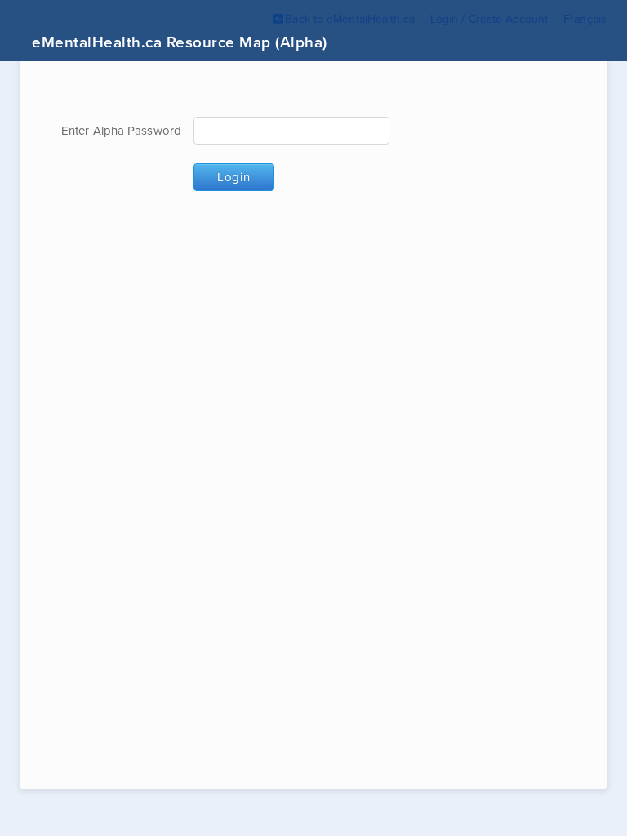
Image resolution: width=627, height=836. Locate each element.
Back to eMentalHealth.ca (349, 19)
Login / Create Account (489, 19)
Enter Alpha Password (121, 130)
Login (234, 177)
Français (585, 19)
